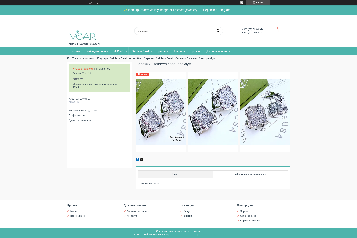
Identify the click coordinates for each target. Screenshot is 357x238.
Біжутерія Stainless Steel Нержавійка (119, 58)
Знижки (188, 215)
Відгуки (188, 211)
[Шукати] (218, 31)
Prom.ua (196, 231)
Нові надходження (97, 51)
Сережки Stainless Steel (158, 58)
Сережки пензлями (250, 220)
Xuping (244, 211)
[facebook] (137, 159)
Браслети (162, 51)
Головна (75, 51)
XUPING (118, 51)
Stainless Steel (140, 51)
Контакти (179, 51)
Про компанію (78, 215)
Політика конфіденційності (212, 234)
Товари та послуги (83, 58)
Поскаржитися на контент (183, 234)
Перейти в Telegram (216, 10)
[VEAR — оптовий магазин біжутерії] (83, 28)
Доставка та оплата (218, 51)
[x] (141, 159)
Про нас (195, 51)
